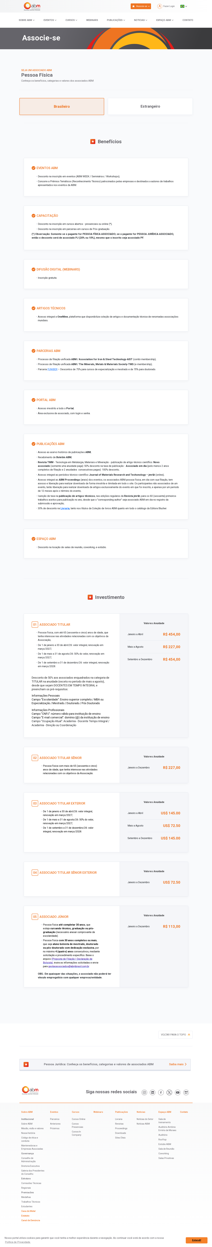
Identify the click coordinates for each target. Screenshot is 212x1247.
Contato (188, 20)
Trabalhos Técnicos (30, 1202)
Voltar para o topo (173, 1034)
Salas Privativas (166, 1158)
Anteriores (55, 1124)
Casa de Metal (28, 1211)
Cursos (70, 20)
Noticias (139, 20)
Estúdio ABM (164, 1144)
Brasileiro (62, 106)
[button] (183, 6)
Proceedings (121, 1128)
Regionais (26, 1188)
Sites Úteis (120, 1137)
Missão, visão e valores (32, 1128)
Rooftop (162, 1139)
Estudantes (26, 1206)
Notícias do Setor (145, 1119)
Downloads (120, 1133)
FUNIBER (52, 369)
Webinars (92, 20)
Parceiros (54, 1119)
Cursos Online (78, 1119)
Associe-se (141, 6)
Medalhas (26, 1197)
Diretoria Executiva (30, 1166)
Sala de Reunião (166, 1149)
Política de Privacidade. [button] (18, 1242)
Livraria (65, 508)
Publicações (114, 20)
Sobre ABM (25, 20)
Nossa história (28, 1133)
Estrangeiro (150, 106)
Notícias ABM (143, 1124)
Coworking (163, 1153)
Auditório (162, 1135)
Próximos (54, 1128)
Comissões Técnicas (31, 1183)
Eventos (49, 20)
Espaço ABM (163, 20)
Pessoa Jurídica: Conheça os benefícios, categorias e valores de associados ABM (114, 1064)
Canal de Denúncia (30, 1220)
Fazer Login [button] (169, 6)
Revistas (119, 1124)
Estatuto (25, 1215)
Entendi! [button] (196, 1240)
